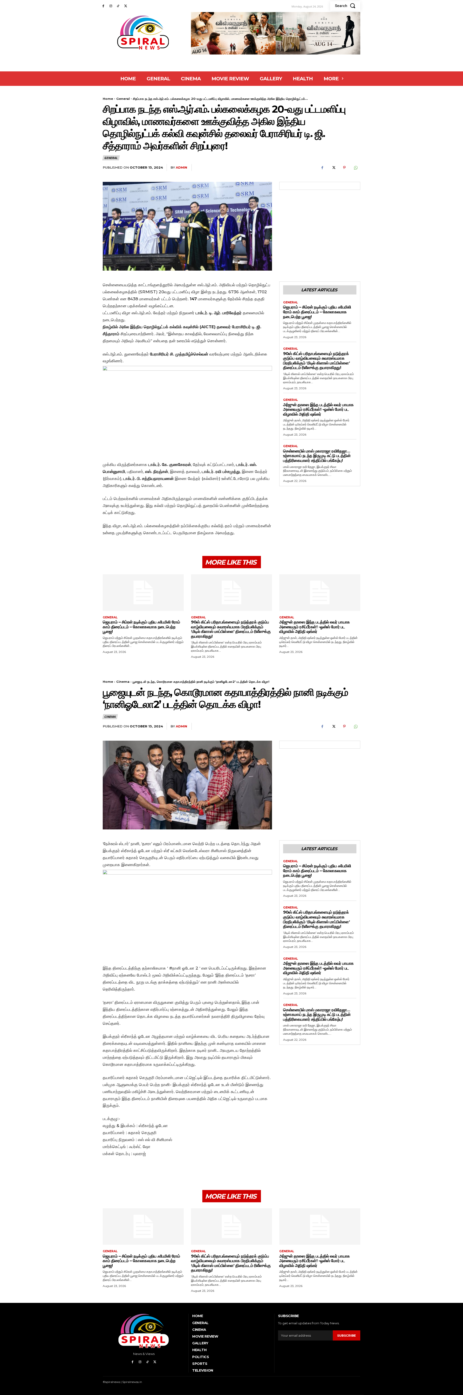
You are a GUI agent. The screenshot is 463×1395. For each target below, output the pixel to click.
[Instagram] (110, 6)
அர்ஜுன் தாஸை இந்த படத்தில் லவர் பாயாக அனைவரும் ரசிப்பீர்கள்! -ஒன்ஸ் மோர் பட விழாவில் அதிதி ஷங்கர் (318, 409)
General (123, 99)
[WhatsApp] (355, 167)
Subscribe (346, 1335)
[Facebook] (103, 6)
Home (108, 99)
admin (181, 167)
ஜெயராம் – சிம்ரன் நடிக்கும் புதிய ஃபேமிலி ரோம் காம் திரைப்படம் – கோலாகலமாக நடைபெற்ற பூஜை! (317, 312)
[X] (125, 6)
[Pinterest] (344, 167)
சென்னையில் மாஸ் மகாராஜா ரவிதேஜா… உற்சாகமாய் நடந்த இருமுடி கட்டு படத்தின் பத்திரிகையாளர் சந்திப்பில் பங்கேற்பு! (316, 456)
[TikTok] (118, 6)
